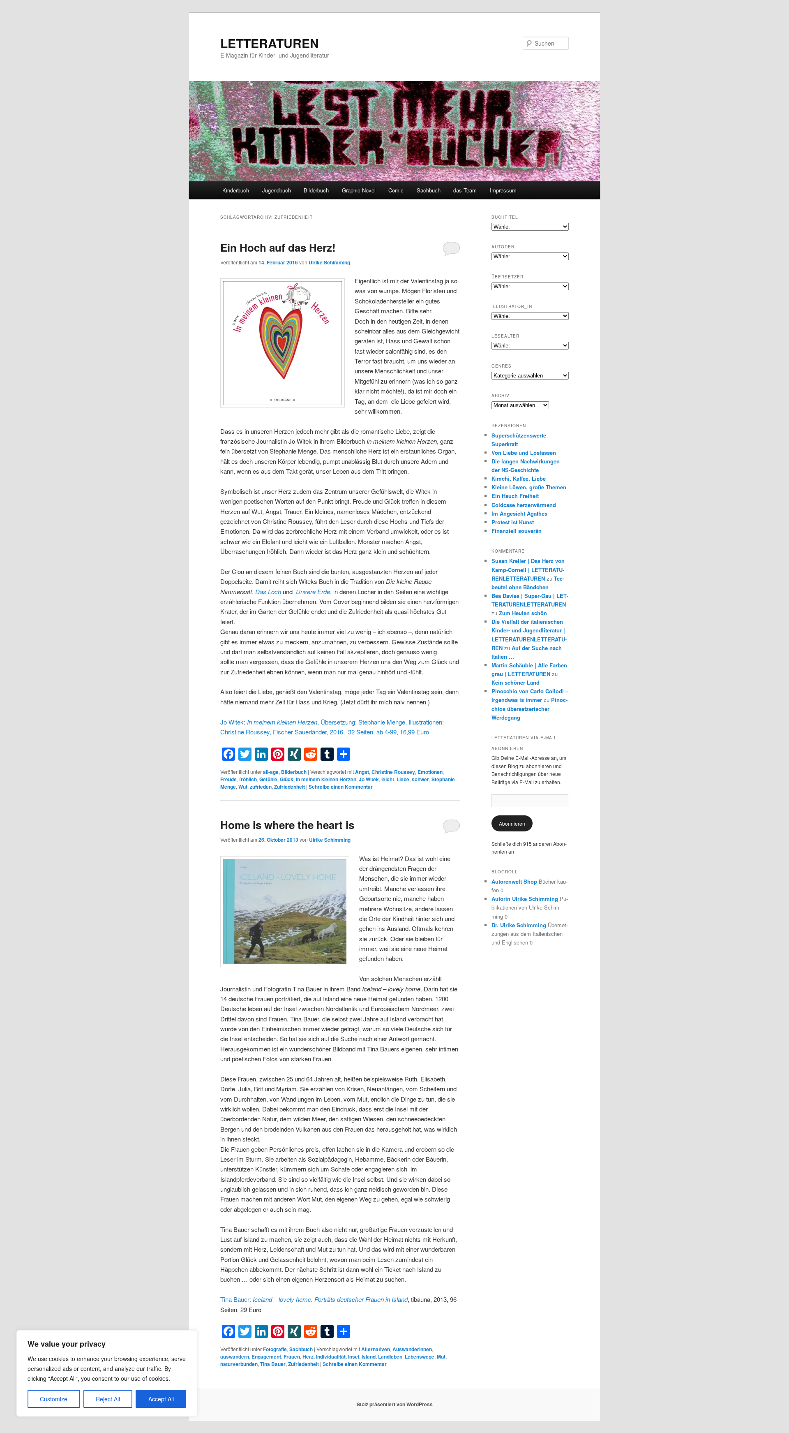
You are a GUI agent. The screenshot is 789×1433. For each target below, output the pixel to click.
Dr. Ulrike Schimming (518, 925)
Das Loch (268, 591)
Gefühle (268, 779)
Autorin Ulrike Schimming (524, 899)
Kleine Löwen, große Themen (528, 487)
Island (369, 1356)
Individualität (331, 1356)
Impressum (503, 190)
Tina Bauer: (314, 1299)
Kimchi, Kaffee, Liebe (518, 478)
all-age (271, 772)
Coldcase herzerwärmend (523, 505)
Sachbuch (429, 190)
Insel (353, 1356)
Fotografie (275, 1349)
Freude (228, 779)
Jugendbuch (276, 190)
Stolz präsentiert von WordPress (395, 1404)
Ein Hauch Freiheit (515, 496)
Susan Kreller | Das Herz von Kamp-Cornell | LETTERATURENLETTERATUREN (528, 569)
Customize (53, 1399)
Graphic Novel (359, 190)
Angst (362, 772)
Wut (242, 786)
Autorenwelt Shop (514, 881)
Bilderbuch (316, 190)
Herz (308, 1356)
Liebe (403, 779)
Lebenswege (419, 1356)
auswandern (234, 1356)
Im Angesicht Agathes (519, 513)
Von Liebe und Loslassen (523, 452)
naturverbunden (239, 1364)
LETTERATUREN (269, 43)
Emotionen (430, 772)
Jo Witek (369, 779)
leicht (387, 779)
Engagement (266, 1356)
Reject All (108, 1399)
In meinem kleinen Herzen (326, 779)
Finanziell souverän (516, 531)
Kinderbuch (235, 190)
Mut (441, 1356)
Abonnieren (512, 823)
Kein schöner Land (515, 682)
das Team (465, 190)
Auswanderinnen (412, 1349)
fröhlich (248, 779)
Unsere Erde (313, 591)
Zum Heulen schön (523, 613)
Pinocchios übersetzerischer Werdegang (529, 708)
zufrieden (261, 786)
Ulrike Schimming (329, 262)
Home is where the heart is (287, 824)
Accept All (161, 1399)
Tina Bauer (273, 1364)
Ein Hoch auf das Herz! (278, 247)
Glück (286, 779)
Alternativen (375, 1349)
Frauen (292, 1356)
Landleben (390, 1356)
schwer (420, 779)
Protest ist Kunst (512, 522)
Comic (396, 190)
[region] (106, 1373)
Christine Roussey (393, 772)
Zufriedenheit (289, 786)
